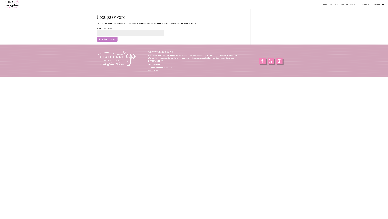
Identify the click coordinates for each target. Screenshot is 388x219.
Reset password (107, 39)
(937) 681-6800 (154, 64)
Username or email (109, 28)
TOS (149, 70)
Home (325, 4)
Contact (377, 4)
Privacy (156, 70)
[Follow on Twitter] (271, 61)
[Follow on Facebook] (262, 61)
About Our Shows (347, 4)
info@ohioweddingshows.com (160, 67)
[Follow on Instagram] (279, 61)
